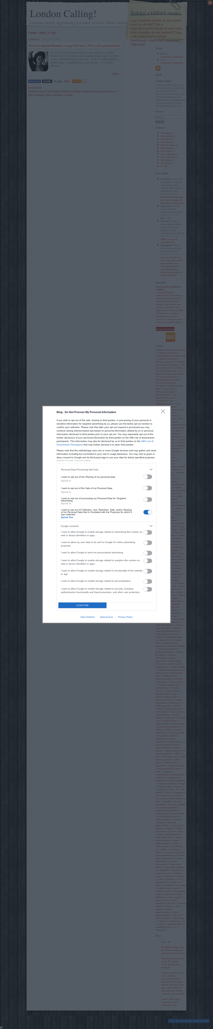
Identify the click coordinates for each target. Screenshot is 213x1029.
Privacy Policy (125, 617)
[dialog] (106, 514)
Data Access (106, 617)
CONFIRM (82, 605)
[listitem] (106, 469)
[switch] (147, 477)
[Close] (164, 412)
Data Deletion (88, 617)
